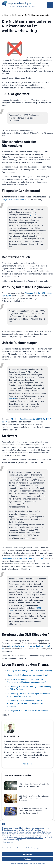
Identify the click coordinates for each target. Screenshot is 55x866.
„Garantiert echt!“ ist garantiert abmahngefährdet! (27, 675)
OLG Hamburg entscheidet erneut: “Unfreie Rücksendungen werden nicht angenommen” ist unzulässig (26, 703)
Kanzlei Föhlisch (30, 6)
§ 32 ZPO (33, 215)
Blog (6, 15)
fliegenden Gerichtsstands (13, 199)
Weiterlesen (27, 764)
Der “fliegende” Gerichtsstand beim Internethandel (27, 711)
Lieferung (16, 15)
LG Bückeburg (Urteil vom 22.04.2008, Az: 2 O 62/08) (23, 558)
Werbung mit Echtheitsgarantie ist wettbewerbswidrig (29, 671)
